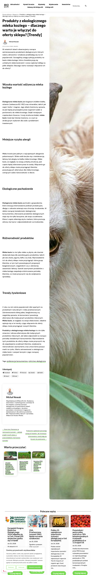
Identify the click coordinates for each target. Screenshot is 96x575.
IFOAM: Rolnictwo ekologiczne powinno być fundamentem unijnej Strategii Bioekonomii (10, 468)
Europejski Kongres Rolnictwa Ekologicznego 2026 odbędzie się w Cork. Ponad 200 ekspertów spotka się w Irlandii (16, 534)
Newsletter (66, 4)
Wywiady (41, 4)
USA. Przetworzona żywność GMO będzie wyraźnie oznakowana (36, 534)
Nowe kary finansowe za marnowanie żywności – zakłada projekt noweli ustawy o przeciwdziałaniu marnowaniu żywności (12, 434)
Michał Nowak (14, 41)
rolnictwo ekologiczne (37, 361)
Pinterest (23, 372)
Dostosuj (11, 567)
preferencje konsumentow (17, 361)
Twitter (16, 372)
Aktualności (14, 4)
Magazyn (15, 14)
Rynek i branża (28, 4)
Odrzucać (21, 567)
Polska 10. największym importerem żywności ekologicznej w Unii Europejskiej (59, 535)
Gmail (7, 376)
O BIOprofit (49, 7)
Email (15, 376)
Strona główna (6, 14)
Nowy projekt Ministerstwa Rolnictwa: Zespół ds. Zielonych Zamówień (24, 465)
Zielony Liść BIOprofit (35, 7)
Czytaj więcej (36, 571)
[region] (24, 559)
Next (93, 553)
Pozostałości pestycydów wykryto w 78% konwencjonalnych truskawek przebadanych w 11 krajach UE (80, 536)
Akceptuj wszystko (34, 567)
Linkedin (32, 372)
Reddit (41, 372)
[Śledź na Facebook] (90, 4)
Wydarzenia (53, 4)
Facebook (7, 372)
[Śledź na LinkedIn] (90, 8)
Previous (2, 553)
